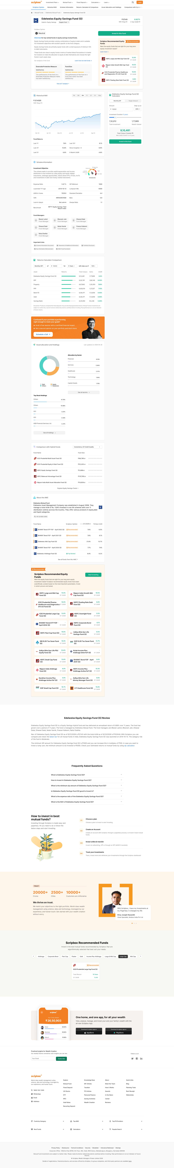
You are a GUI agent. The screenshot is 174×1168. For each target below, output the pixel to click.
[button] (53, 2)
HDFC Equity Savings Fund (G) (47, 470)
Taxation (87, 1087)
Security (87, 1148)
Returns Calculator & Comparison (87, 7)
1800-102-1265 (39, 1090)
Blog (127, 1084)
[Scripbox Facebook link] (136, 1058)
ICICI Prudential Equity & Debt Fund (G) (50, 464)
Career (107, 1099)
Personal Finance (89, 1095)
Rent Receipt (130, 1091)
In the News (109, 1095)
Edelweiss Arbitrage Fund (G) (47, 553)
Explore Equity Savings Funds (67, 488)
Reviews (108, 1102)
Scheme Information (66, 7)
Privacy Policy (55, 1148)
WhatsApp (37, 1094)
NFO (64, 1099)
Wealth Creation (89, 1102)
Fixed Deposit (67, 1087)
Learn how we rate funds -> (83, 60)
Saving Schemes (89, 1099)
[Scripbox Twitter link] (132, 1058)
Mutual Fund (67, 1084)
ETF (64, 1095)
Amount (111, 106)
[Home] (31, 12)
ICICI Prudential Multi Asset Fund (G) (49, 458)
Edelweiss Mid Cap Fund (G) (47, 541)
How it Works (109, 1087)
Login (140, 2)
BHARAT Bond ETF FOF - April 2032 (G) (51, 529)
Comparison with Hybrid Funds (134, 7)
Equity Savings (51, 22)
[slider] (115, 117)
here (130, 1161)
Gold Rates (66, 1102)
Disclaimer (95, 1148)
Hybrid (44, 22)
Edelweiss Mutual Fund (53, 12)
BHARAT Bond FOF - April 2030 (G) (49, 547)
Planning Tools (131, 1087)
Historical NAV (52, 7)
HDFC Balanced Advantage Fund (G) (49, 476)
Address (36, 1101)
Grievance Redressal (107, 1148)
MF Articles (88, 1084)
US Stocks (66, 1091)
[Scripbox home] (36, 2)
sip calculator (129, 746)
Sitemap (118, 1148)
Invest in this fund (119, 33)
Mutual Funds (39, 12)
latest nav (53, 737)
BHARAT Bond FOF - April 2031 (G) (49, 535)
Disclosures (65, 1148)
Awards (107, 1091)
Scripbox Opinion (38, 7)
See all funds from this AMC (67, 559)
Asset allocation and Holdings (111, 7)
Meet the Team (110, 1084)
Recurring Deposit (69, 1106)
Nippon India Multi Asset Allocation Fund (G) (51, 482)
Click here (37, 38)
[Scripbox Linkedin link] (140, 1058)
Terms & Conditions (77, 1148)
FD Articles (87, 1091)
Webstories (130, 1095)
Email (35, 1098)
